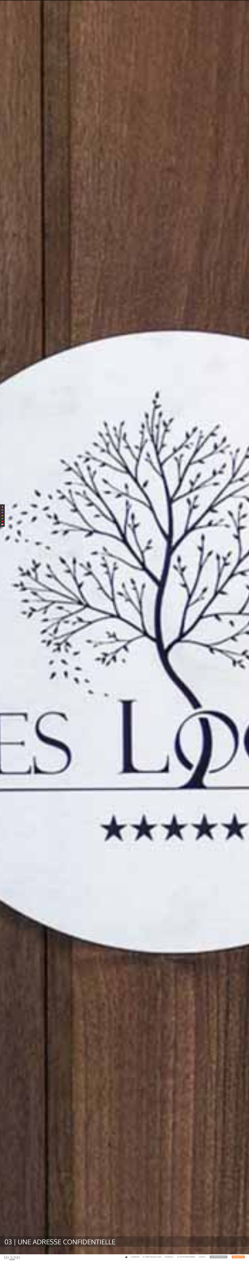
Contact (202, 1257)
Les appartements (218, 1257)
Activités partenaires (186, 1257)
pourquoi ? (169, 1257)
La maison (135, 1257)
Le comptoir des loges (151, 1257)
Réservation (238, 1257)
